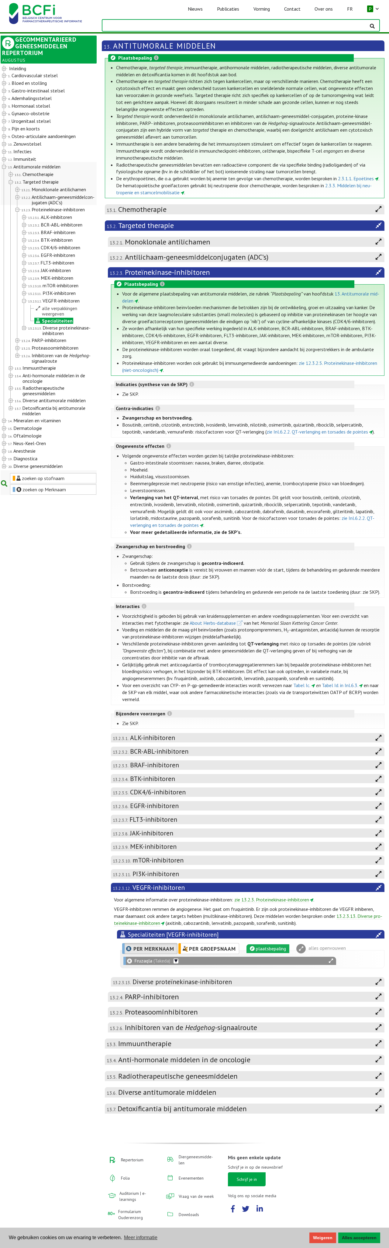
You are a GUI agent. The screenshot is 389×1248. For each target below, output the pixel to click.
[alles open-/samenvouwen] (331, 960)
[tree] (45, 267)
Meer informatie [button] (140, 1237)
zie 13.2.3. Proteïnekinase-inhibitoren (271, 900)
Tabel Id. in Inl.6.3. (340, 685)
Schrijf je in (247, 1179)
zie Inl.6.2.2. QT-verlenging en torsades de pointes (317, 432)
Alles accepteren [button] (359, 1237)
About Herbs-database (213, 623)
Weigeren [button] (322, 1237)
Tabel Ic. (301, 685)
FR (350, 9)
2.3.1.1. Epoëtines (356, 178)
